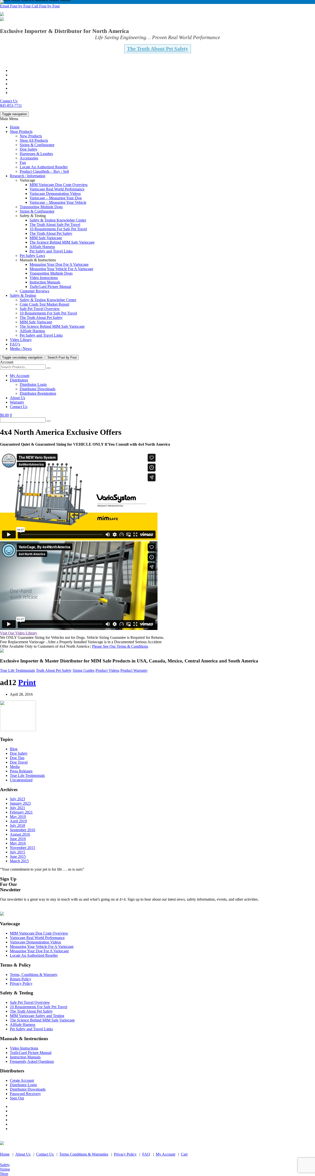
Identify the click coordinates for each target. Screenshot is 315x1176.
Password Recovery (25, 1094)
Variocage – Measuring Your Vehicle (58, 202)
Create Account (22, 1080)
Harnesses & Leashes (36, 154)
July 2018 (17, 825)
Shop (4, 1174)
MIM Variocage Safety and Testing (37, 1016)
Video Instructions (44, 278)
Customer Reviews (34, 291)
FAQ (146, 1154)
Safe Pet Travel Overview (40, 309)
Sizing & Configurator (37, 145)
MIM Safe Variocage (46, 238)
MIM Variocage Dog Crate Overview (59, 185)
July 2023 (17, 799)
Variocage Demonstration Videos (55, 193)
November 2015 (22, 848)
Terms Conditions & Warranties (83, 1154)
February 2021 (21, 812)
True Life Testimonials (17, 670)
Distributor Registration (38, 393)
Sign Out (17, 1098)
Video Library (21, 340)
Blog (13, 749)
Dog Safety (28, 149)
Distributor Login (33, 384)
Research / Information (27, 176)
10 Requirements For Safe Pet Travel (58, 229)
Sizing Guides (83, 670)
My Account (19, 376)
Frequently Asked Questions (32, 1061)
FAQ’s (15, 344)
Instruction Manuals (45, 282)
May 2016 (18, 843)
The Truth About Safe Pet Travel (55, 224)
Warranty (17, 402)
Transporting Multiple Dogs (41, 207)
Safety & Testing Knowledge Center (58, 220)
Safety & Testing (23, 295)
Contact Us (8, 101)
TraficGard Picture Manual (50, 286)
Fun (23, 162)
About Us (17, 398)
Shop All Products (34, 140)
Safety (5, 1165)
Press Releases (21, 771)
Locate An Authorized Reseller (44, 167)
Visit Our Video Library (18, 633)
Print (27, 682)
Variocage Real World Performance (57, 189)
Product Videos (107, 670)
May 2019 (18, 817)
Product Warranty (134, 670)
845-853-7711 (11, 105)
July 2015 (17, 852)
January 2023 (20, 803)
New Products (31, 136)
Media (15, 767)
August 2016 (20, 834)
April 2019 (18, 821)
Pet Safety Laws (32, 255)
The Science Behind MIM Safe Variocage (62, 242)
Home (14, 127)
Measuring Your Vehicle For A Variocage (61, 269)
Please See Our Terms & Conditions (120, 646)
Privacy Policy (21, 983)
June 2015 (18, 856)
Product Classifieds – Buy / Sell (44, 171)
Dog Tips (17, 758)
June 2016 (18, 839)
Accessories (29, 158)
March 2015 (19, 861)
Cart (184, 1154)
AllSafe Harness (42, 247)
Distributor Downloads (37, 389)
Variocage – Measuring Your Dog (56, 198)
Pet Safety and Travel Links (51, 251)
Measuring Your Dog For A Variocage (59, 264)
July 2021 (17, 808)
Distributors (19, 380)
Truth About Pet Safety (54, 670)
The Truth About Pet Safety (157, 49)
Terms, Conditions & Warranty (34, 974)
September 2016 (22, 830)
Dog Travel (19, 762)
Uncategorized (21, 780)
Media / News (21, 348)
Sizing (5, 1169)
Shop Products (21, 131)
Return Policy (20, 979)
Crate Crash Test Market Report (44, 304)
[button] (16, 6)
